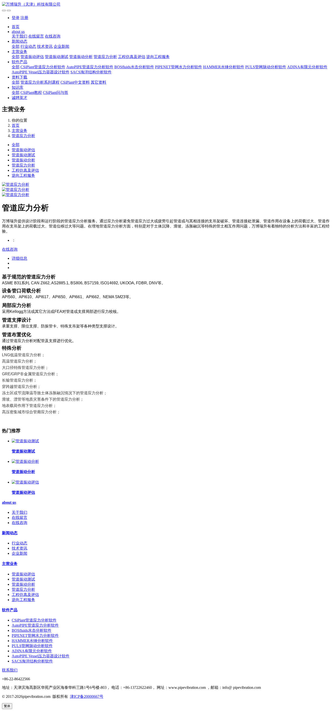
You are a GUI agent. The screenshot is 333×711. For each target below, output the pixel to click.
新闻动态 (19, 41)
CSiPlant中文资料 (75, 82)
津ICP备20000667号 (86, 696)
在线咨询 (52, 36)
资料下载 (19, 77)
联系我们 (10, 670)
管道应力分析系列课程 (39, 82)
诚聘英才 (19, 98)
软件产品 (19, 62)
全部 (16, 46)
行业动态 (28, 46)
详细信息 (19, 258)
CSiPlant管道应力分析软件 (42, 67)
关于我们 (19, 36)
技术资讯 (45, 46)
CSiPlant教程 (31, 92)
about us (18, 32)
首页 (16, 27)
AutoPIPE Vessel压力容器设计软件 (40, 72)
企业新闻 (61, 46)
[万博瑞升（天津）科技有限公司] (166, 4)
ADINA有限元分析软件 (307, 67)
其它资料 (98, 82)
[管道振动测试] (25, 441)
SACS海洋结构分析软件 (91, 72)
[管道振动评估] (25, 482)
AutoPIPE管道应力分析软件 (89, 67)
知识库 (17, 87)
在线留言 (36, 36)
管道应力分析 (105, 57)
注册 (24, 18)
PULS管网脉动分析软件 (265, 67)
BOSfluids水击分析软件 (134, 67)
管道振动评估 (32, 57)
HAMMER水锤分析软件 (223, 67)
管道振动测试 (56, 57)
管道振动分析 (81, 57)
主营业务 (19, 51)
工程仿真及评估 (131, 57)
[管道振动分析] (25, 461)
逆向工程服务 (158, 57)
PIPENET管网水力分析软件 (178, 67)
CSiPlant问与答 (55, 92)
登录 (16, 18)
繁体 (7, 706)
